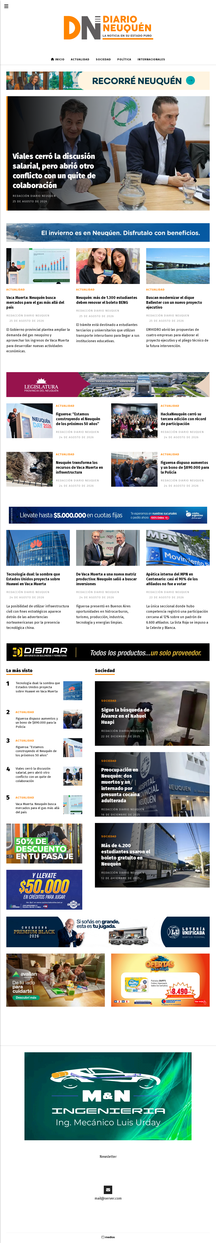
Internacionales (151, 59)
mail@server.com (108, 1198)
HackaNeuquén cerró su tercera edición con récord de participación (183, 419)
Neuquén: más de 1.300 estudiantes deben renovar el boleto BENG (106, 300)
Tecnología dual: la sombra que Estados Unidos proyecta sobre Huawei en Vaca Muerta (33, 579)
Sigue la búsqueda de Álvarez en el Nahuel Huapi (125, 716)
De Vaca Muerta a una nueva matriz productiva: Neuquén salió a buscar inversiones (106, 579)
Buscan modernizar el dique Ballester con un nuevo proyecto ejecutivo (174, 303)
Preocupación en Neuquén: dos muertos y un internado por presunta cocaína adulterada (120, 785)
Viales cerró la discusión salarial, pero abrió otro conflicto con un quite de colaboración (54, 171)
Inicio (59, 59)
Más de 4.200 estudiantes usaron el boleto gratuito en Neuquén (125, 855)
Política (124, 59)
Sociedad (103, 59)
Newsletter (108, 1157)
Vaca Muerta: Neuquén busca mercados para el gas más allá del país (35, 303)
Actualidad (80, 59)
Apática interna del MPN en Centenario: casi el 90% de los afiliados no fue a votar (172, 579)
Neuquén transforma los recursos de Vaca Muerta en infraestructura (79, 468)
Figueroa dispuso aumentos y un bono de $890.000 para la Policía (185, 468)
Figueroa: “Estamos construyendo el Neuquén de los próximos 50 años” (78, 419)
